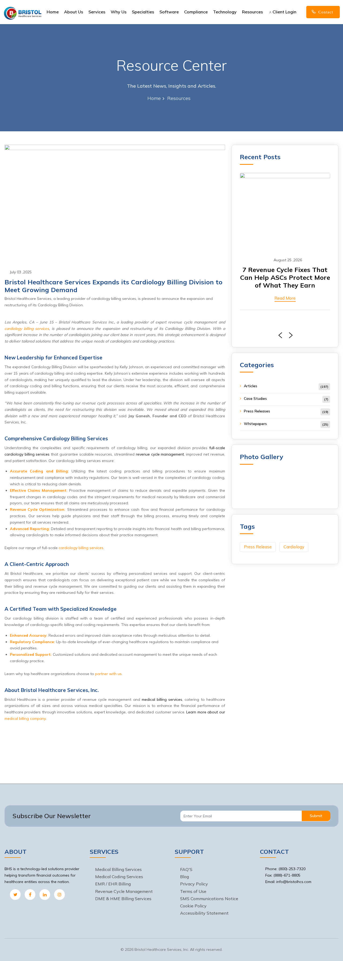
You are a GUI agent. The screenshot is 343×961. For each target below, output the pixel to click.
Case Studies (255, 398)
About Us (73, 11)
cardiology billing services (27, 328)
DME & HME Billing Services (123, 898)
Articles (250, 385)
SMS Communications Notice (209, 898)
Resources (252, 11)
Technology (225, 11)
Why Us (118, 11)
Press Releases (257, 411)
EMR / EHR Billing (113, 883)
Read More (285, 298)
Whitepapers (255, 423)
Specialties (143, 11)
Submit (316, 815)
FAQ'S (186, 869)
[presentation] (279, 335)
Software (169, 11)
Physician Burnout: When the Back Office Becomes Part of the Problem (285, 277)
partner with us (108, 673)
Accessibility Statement (204, 913)
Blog (184, 876)
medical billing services (162, 699)
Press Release (258, 546)
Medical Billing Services (118, 869)
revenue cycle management (160, 454)
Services (96, 11)
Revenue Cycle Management (124, 891)
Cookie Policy (193, 905)
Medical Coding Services (119, 876)
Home (53, 11)
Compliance (196, 11)
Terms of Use (193, 891)
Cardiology (294, 546)
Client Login (283, 11)
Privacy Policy (194, 883)
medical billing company (25, 718)
